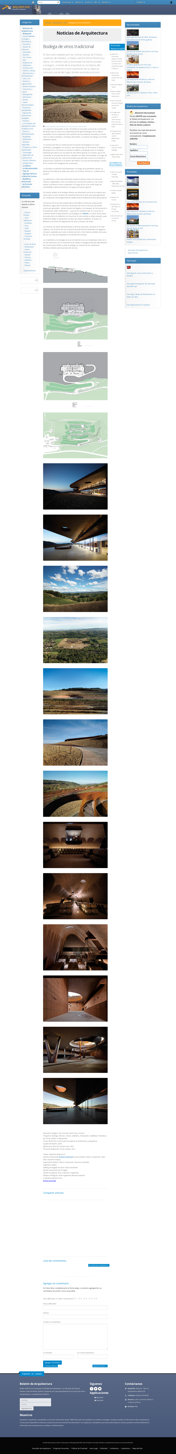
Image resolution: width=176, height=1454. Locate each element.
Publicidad (103, 1448)
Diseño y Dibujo (29, 70)
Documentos (66, 2)
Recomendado (133, 24)
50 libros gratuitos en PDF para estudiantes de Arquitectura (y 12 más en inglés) (143, 67)
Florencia (70, 126)
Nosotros (105, 2)
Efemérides (27, 139)
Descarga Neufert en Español (138, 305)
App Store (99, 1397)
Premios (26, 121)
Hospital (28, 233)
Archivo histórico (29, 86)
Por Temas (27, 57)
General (26, 55)
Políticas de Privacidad (79, 1448)
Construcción (28, 68)
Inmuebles (27, 52)
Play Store (99, 1400)
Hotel (27, 228)
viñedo (80, 126)
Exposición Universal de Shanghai (26, 115)
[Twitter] (95, 1389)
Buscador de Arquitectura (41, 1448)
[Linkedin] (100, 1389)
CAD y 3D (26, 78)
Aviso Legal (94, 1448)
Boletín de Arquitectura (137, 106)
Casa (26, 225)
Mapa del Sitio (138, 1448)
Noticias (78, 2)
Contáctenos (114, 1448)
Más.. (96, 2)
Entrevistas (27, 97)
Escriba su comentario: (52, 1322)
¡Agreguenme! (26, 1408)
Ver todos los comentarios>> (99, 1265)
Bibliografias (27, 94)
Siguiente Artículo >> (100, 1366)
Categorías (26, 22)
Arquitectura (27, 62)
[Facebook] (91, 1389)
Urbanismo (27, 65)
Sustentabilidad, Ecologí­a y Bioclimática (28, 39)
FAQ (136, 1406)
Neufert (28, 255)
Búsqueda (26, 195)
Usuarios (140, 2)
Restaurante (29, 247)
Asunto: (46, 1313)
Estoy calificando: (50, 1304)
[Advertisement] (75, 1225)
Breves (25, 99)
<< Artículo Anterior (50, 1366)
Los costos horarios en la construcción (142, 202)
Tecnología (27, 152)
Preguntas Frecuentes (61, 1448)
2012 (65, 23)
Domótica (27, 44)
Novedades (132, 171)
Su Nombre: (47, 1353)
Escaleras (28, 223)
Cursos (87, 2)
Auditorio (28, 260)
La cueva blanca (133, 187)
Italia (75, 126)
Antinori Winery (61, 126)
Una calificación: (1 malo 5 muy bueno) (58, 1298)
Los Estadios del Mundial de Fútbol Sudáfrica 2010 (29, 126)
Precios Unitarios (29, 160)
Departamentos (29, 270)
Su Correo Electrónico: (85, 1353)
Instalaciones (28, 163)
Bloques (28, 231)
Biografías (27, 136)
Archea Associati (50, 126)
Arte (24, 60)
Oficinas (28, 257)
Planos (27, 262)
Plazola (27, 265)
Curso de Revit (30, 244)
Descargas (131, 260)
